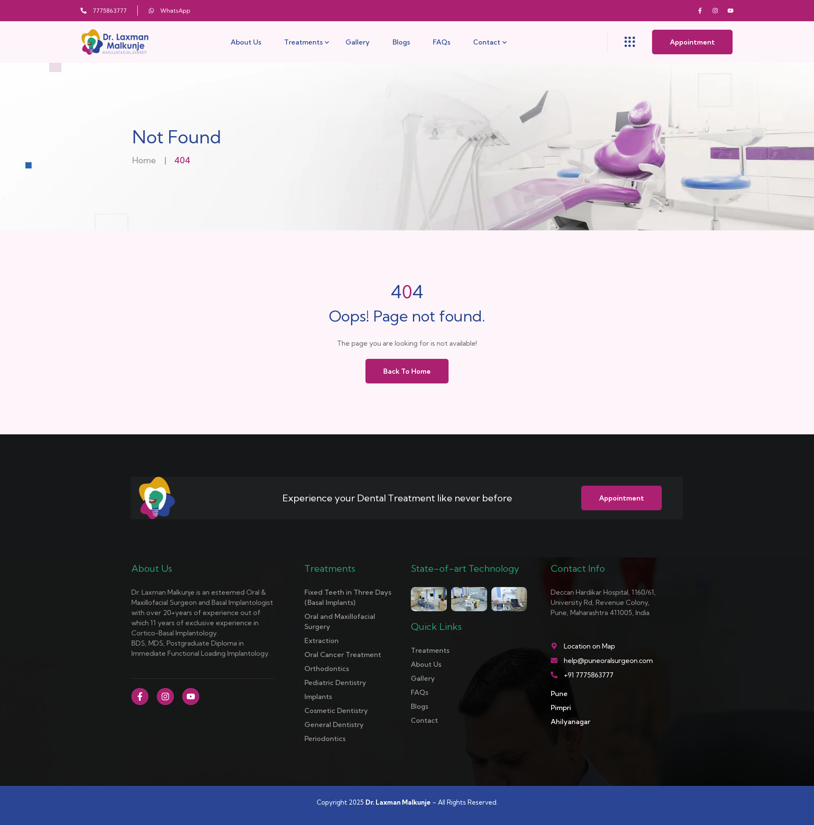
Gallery (358, 42)
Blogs (401, 42)
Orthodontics (326, 668)
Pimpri (561, 707)
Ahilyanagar (570, 721)
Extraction (321, 640)
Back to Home (407, 371)
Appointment (692, 42)
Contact (486, 42)
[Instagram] (715, 11)
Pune (559, 693)
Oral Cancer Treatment (342, 654)
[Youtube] (730, 11)
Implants (318, 696)
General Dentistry (334, 724)
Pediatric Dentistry (335, 682)
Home (144, 160)
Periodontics (325, 738)
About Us (246, 42)
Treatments (303, 42)
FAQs (441, 42)
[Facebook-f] (700, 11)
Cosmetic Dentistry (336, 710)
